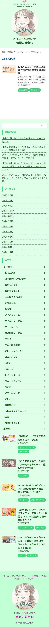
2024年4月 (7, 247)
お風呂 (20, 82)
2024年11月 (8, 210)
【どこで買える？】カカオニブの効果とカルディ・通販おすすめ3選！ (24, 148)
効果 (36, 82)
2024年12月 (8, 205)
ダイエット (28, 82)
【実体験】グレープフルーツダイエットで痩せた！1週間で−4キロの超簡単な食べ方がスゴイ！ (24, 166)
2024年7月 (7, 231)
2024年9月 (7, 221)
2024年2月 (7, 252)
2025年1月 (7, 200)
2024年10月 (8, 216)
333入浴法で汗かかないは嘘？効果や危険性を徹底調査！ (31, 70)
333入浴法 (37, 77)
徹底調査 (24, 85)
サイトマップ (28, 579)
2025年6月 (7, 195)
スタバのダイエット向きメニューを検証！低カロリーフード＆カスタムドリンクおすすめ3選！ (24, 178)
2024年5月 (7, 241)
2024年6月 (7, 236)
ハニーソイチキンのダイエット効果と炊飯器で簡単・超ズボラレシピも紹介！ (24, 157)
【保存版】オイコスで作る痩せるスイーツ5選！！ (23, 140)
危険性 (41, 82)
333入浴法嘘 (40, 79)
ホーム (6, 576)
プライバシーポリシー (20, 576)
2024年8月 (7, 226)
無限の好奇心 (24, 43)
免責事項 (35, 576)
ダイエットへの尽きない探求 (24, 613)
